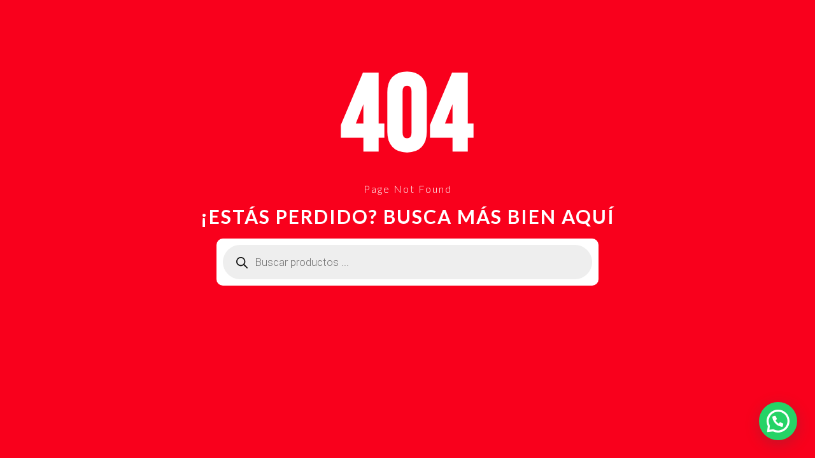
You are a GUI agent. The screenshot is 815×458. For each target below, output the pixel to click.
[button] (778, 421)
